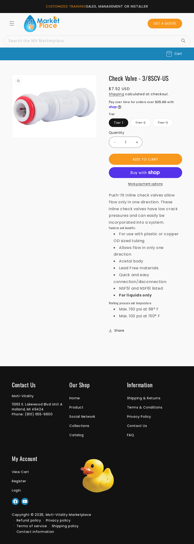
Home (74, 398)
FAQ (130, 435)
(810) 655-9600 (39, 414)
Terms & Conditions (145, 407)
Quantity (116, 132)
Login (16, 490)
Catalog (76, 435)
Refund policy (29, 520)
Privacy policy (58, 520)
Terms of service (32, 526)
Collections (79, 425)
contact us (137, 425)
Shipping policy (65, 526)
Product (76, 407)
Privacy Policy (139, 416)
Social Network (82, 416)
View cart (20, 472)
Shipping (116, 94)
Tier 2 (143, 122)
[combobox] (97, 40)
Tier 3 (165, 122)
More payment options (145, 184)
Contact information (35, 531)
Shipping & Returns (144, 398)
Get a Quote (165, 23)
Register (19, 481)
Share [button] (119, 330)
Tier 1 (118, 122)
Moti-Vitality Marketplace (69, 514)
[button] (174, 54)
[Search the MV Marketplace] (185, 40)
